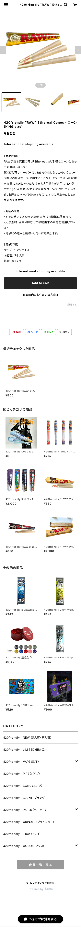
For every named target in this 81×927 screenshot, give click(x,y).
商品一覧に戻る (40, 865)
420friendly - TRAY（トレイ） (22, 833)
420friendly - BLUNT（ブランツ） (24, 797)
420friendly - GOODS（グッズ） (24, 846)
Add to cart (41, 283)
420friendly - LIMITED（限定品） (24, 749)
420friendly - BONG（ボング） (23, 785)
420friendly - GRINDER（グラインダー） (29, 821)
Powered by (36, 889)
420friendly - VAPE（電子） (21, 761)
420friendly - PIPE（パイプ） (21, 773)
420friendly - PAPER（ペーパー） (25, 809)
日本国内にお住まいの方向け (40, 294)
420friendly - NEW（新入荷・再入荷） (27, 737)
